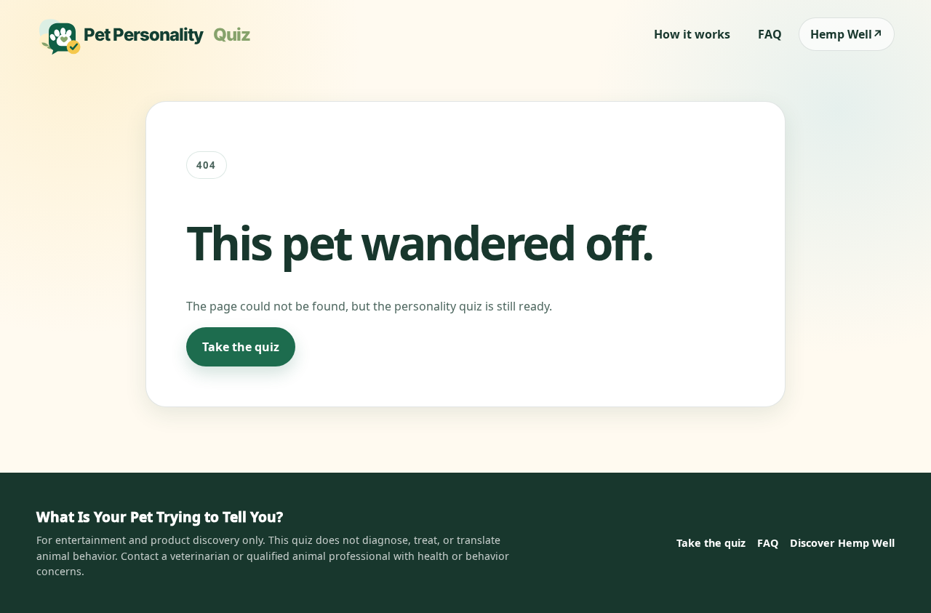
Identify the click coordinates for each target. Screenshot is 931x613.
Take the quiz (240, 347)
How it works (692, 34)
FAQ (770, 34)
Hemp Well (846, 34)
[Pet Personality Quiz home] (148, 34)
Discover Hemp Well (842, 543)
